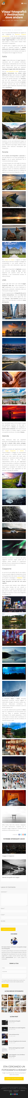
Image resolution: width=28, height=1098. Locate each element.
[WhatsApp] (11, 1094)
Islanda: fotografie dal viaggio (10, 877)
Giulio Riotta (18, 30)
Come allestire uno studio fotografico (17, 1027)
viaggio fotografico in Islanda (14, 450)
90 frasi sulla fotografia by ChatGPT (16, 1048)
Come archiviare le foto (14, 1034)
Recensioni (16, 1090)
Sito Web (3, 921)
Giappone (19, 577)
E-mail (3, 914)
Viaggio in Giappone (8, 856)
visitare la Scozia (9, 259)
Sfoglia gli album (8, 1090)
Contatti (16, 1091)
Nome (3, 908)
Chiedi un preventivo (14, 1078)
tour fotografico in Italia (12, 71)
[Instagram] (15, 1094)
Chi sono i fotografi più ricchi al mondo (17, 1041)
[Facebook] (13, 1094)
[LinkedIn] (17, 1094)
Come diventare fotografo (14, 1021)
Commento (4, 892)
